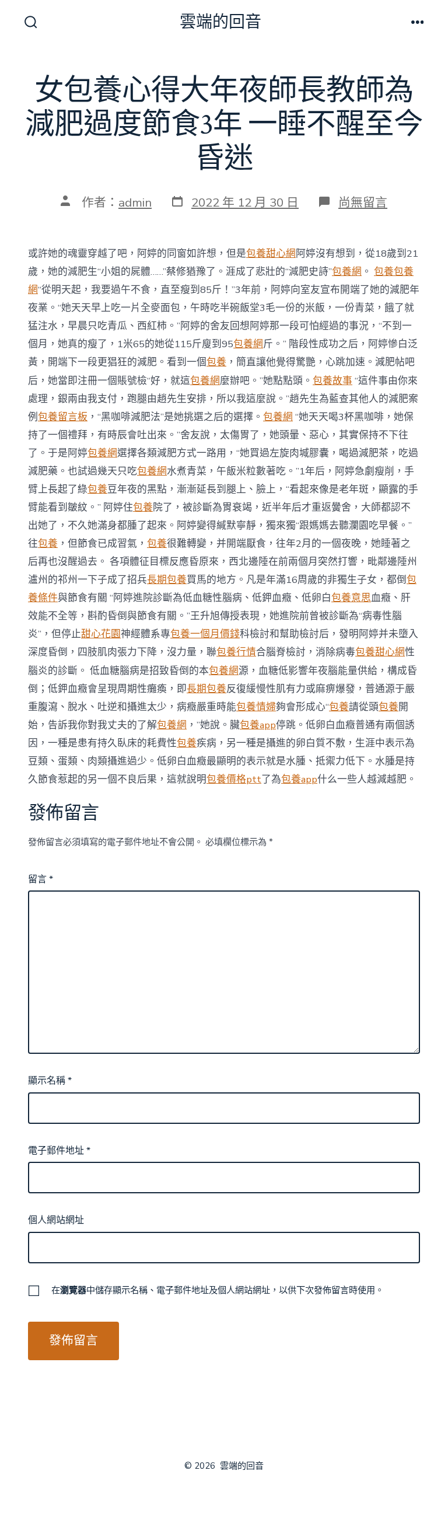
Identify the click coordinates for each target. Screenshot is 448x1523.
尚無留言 (362, 202)
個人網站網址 (56, 1220)
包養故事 (332, 380)
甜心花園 (101, 634)
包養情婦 (256, 707)
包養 (384, 271)
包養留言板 (63, 417)
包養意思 (351, 598)
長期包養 (167, 579)
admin (135, 202)
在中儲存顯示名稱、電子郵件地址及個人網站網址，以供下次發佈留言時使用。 (217, 1290)
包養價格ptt (233, 779)
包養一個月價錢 (205, 634)
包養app (258, 725)
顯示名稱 (50, 1080)
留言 (40, 879)
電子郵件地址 (59, 1150)
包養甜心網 (271, 253)
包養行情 (236, 652)
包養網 (347, 271)
